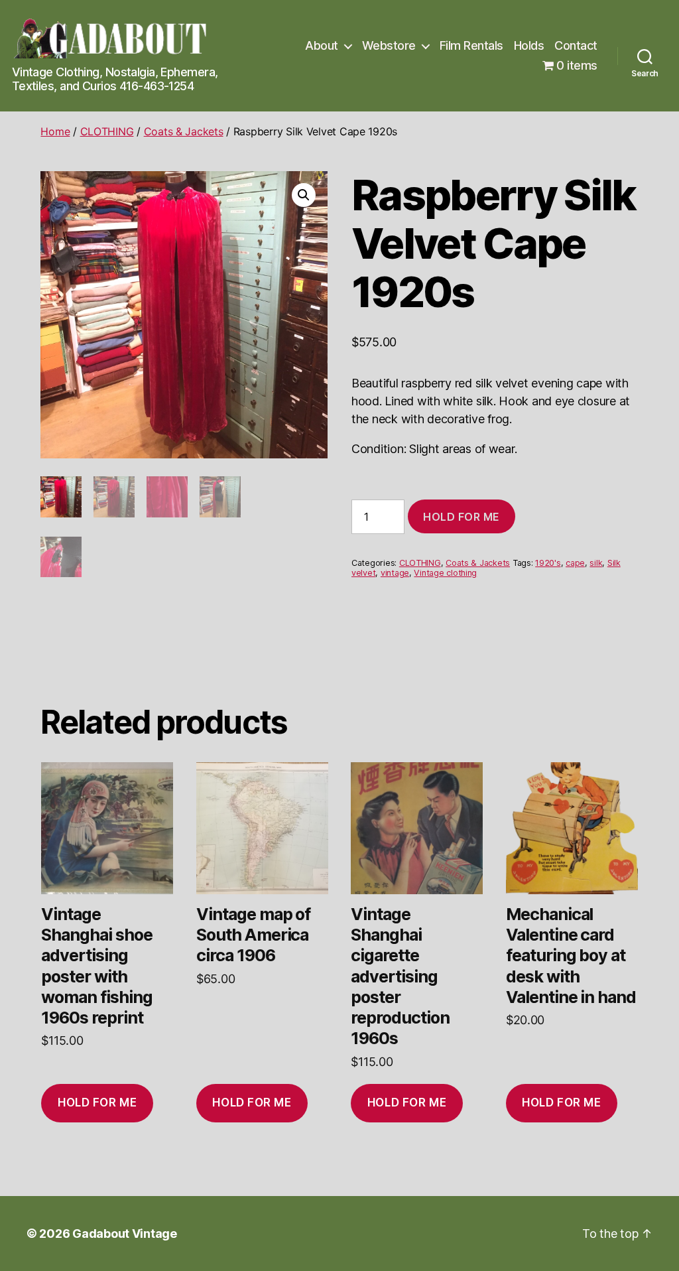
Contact (575, 45)
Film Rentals (471, 45)
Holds (529, 45)
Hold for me (461, 516)
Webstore (389, 45)
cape (575, 563)
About (321, 45)
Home (55, 131)
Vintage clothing (445, 573)
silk (595, 563)
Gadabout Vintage (124, 1233)
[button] (304, 195)
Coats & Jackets (183, 131)
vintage (395, 573)
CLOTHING (107, 131)
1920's (547, 563)
